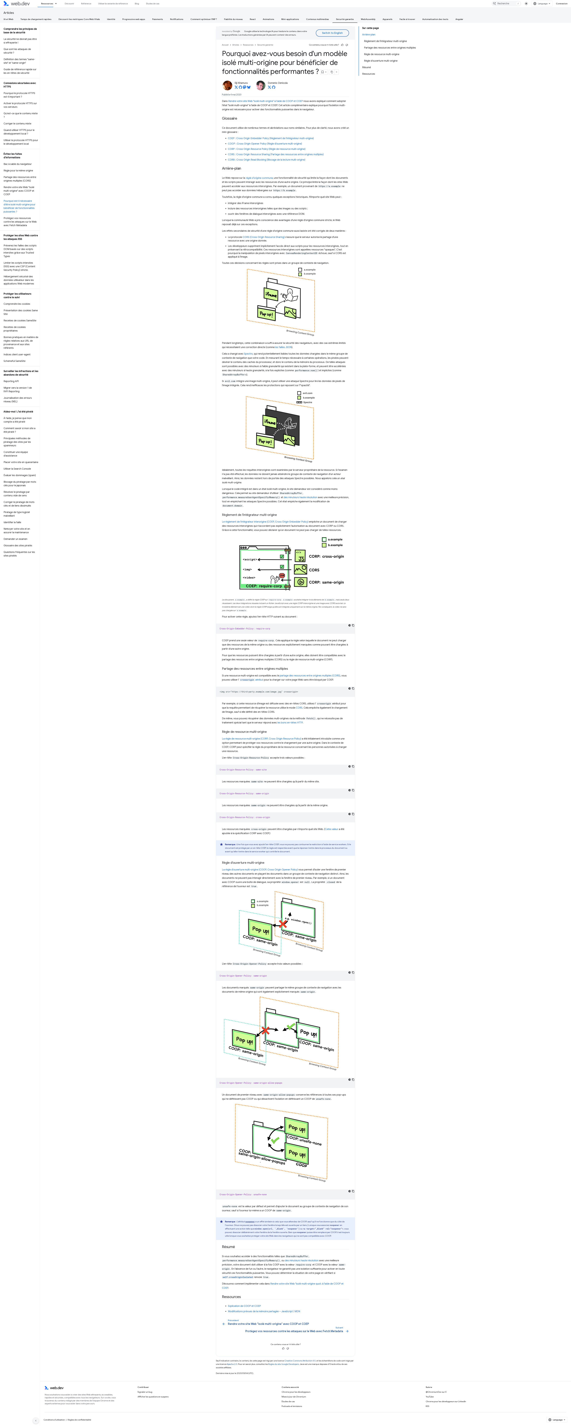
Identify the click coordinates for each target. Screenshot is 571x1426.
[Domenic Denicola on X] (269, 88)
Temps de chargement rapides (36, 19)
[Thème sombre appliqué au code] (349, 625)
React (253, 19)
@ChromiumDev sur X (436, 1392)
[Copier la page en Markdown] (332, 72)
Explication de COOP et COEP (244, 1306)
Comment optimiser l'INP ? (203, 19)
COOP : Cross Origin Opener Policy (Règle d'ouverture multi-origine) (265, 143)
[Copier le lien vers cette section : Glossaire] (240, 119)
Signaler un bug (145, 1392)
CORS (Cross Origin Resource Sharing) (264, 237)
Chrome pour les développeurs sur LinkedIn (446, 1401)
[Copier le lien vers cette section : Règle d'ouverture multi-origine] (267, 863)
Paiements (157, 19)
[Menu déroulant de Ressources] (57, 3)
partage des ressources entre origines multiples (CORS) (310, 675)
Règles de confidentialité (79, 1420)
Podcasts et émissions (292, 1406)
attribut (251, 679)
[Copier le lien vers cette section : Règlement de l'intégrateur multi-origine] (279, 515)
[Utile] (342, 45)
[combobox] (506, 3)
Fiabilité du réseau (233, 19)
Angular (459, 19)
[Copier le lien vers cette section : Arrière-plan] (243, 169)
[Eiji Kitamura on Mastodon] (244, 88)
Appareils (387, 19)
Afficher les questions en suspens (153, 1396)
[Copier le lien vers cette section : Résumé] (237, 1247)
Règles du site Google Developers (283, 1364)
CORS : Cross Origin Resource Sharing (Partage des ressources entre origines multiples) (276, 154)
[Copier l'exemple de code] (353, 625)
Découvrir (69, 3)
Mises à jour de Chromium (294, 1396)
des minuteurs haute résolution (300, 497)
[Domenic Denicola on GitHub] (273, 88)
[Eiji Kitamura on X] (236, 88)
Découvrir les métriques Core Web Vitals (79, 19)
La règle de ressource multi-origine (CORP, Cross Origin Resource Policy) (261, 738)
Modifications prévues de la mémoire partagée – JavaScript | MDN (264, 1311)
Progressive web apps (133, 19)
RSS (427, 1406)
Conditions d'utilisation (54, 1420)
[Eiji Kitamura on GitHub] (240, 88)
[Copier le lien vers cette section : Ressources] (243, 1297)
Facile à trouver (407, 19)
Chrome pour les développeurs (296, 1392)
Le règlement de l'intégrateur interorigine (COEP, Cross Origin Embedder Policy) (265, 521)
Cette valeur (331, 829)
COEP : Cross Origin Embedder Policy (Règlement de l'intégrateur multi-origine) (271, 138)
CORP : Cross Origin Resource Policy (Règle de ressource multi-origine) (266, 149)
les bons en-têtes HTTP (290, 722)
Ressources (47, 3)
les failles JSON (283, 347)
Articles (9, 13)
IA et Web (8, 19)
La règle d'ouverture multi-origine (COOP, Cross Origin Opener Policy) (260, 869)
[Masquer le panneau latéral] (36, 1421)
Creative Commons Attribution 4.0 (300, 1360)
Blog (137, 3)
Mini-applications (290, 19)
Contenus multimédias (317, 19)
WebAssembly (368, 19)
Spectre (248, 353)
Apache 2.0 (232, 1364)
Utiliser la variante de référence (113, 3)
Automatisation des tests (435, 19)
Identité (111, 19)
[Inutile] (347, 45)
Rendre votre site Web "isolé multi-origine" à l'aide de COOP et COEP (265, 101)
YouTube (430, 1396)
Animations (268, 19)
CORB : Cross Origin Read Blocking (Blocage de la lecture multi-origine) (266, 159)
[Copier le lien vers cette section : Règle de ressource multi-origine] (269, 732)
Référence (86, 3)
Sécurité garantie (345, 19)
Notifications (176, 19)
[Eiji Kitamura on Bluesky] (248, 88)
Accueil (225, 45)
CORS (299, 707)
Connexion (562, 3)
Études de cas (152, 3)
